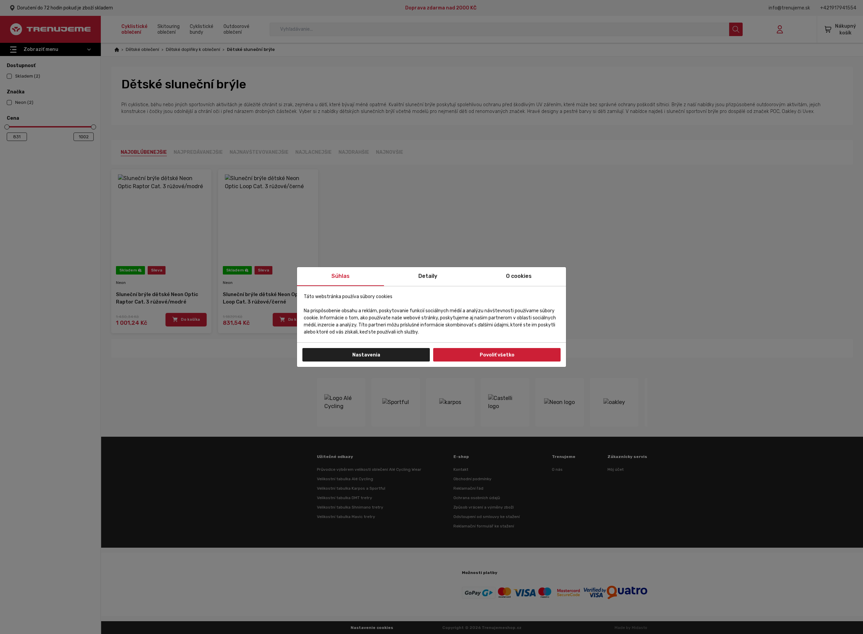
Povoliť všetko (497, 355)
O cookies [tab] (519, 276)
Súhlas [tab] (340, 276)
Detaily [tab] (427, 276)
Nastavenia (366, 355)
